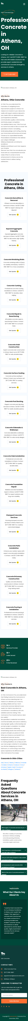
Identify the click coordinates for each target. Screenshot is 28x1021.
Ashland (17, 769)
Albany (11, 763)
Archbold (4, 769)
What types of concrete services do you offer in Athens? (13, 828)
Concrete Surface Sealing (14, 373)
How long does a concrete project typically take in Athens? (11, 851)
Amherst (10, 765)
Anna (22, 765)
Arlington (10, 769)
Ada (2, 763)
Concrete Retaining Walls (14, 259)
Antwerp (3, 767)
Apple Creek (11, 767)
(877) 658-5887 (10, 74)
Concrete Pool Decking (14, 401)
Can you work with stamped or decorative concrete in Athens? (14, 858)
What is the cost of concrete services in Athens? (13, 873)
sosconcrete (13, 1016)
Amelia (4, 765)
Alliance (17, 763)
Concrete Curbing (14, 286)
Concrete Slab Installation (14, 456)
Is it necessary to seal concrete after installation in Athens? (12, 866)
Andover (16, 765)
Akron (6, 763)
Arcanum (19, 767)
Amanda (23, 763)
